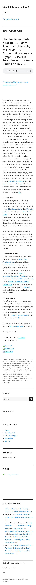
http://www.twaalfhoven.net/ (21, 315)
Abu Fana (27, 287)
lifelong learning (13, 378)
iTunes (7, 430)
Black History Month (9, 366)
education (16, 372)
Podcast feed (9, 438)
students (26, 378)
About (5, 573)
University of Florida (20, 380)
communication (15, 370)
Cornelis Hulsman (9, 265)
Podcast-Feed (9, 348)
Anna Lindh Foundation (17, 363)
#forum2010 (12, 361)
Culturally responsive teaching (13, 563)
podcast (5, 361)
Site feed (7, 441)
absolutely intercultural (23, 361)
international (24, 376)
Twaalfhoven (10, 380)
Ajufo (8, 363)
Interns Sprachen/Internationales (12, 359)
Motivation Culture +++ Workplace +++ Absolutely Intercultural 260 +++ (19, 517)
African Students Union (14, 209)
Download (8, 346)
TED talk (21, 318)
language (5, 378)
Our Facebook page (11, 436)
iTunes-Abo (9, 351)
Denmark (19, 184)
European (21, 374)
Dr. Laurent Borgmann (17, 326)
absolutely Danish (9, 568)
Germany (6, 184)
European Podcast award (16, 181)
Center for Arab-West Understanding (21, 279)
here (19, 192)
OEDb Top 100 (10, 433)
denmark (10, 372)
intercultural (16, 376)
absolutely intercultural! (16, 7)
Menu (6, 13)
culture (5, 372)
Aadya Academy (10, 509)
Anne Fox (21, 337)
